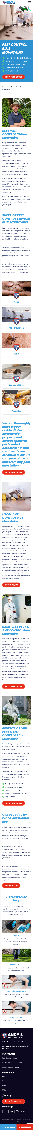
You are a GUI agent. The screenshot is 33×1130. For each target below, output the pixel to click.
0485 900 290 (11, 585)
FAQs (4, 1090)
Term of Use (17, 1122)
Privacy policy (27, 1119)
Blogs (4, 1085)
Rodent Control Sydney (10, 1067)
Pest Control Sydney (9, 1058)
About (4, 1076)
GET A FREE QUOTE (13, 77)
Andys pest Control (17, 1119)
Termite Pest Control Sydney (12, 1063)
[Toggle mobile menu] (29, 2)
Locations (11, 87)
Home (4, 87)
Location (5, 1081)
